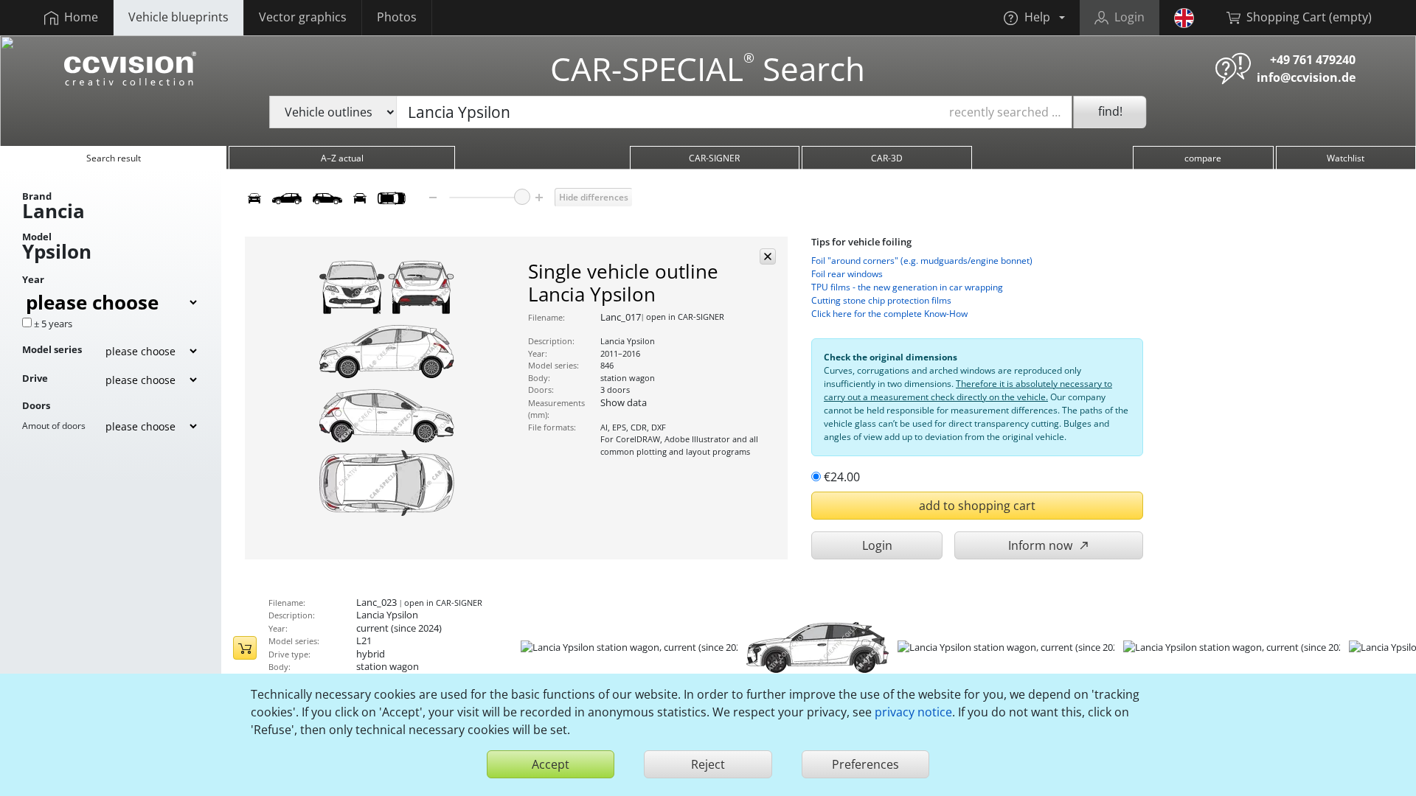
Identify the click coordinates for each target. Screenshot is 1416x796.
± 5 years (53, 323)
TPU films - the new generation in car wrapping (907, 287)
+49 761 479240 (1313, 60)
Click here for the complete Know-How (889, 313)
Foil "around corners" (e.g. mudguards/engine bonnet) (921, 260)
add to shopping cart (977, 506)
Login (877, 545)
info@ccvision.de (1306, 77)
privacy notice (913, 712)
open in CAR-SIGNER (685, 316)
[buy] (245, 648)
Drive (35, 378)
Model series (52, 349)
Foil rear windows (847, 274)
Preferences (865, 764)
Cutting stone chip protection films (881, 300)
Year (33, 279)
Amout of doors (54, 425)
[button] (1034, 17)
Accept (550, 764)
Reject (708, 764)
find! (1110, 111)
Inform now (1041, 545)
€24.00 (842, 477)
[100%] (522, 197)
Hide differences (593, 197)
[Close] (768, 256)
